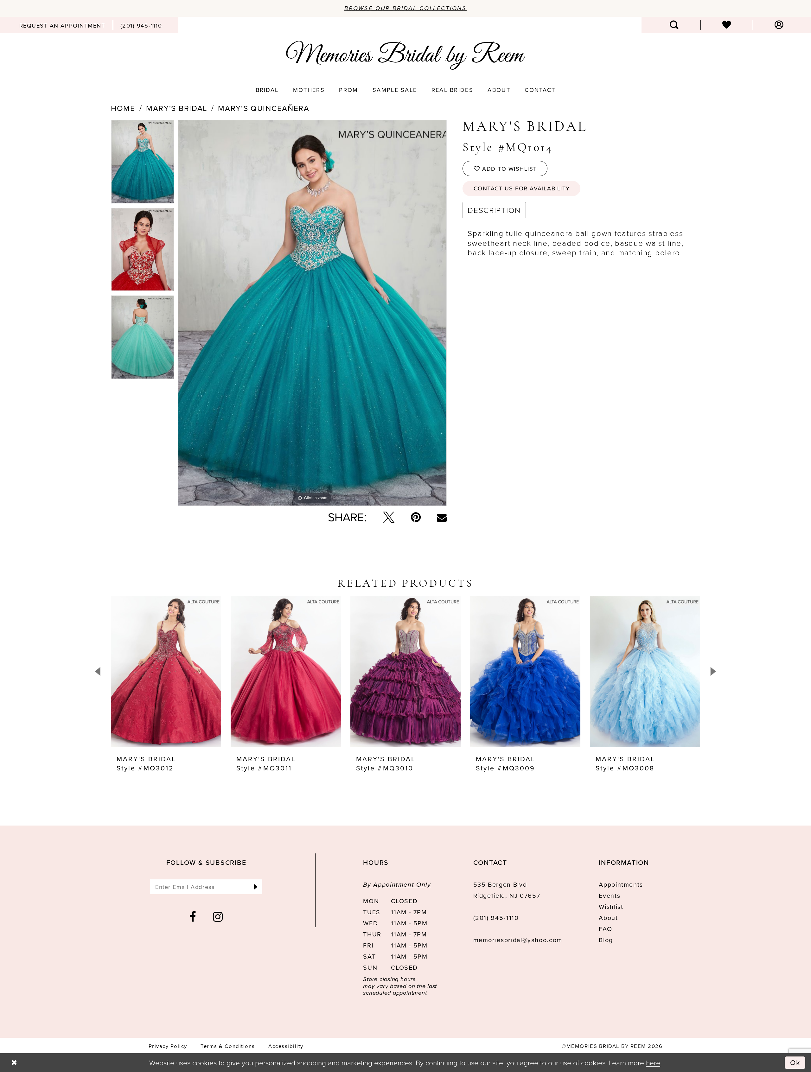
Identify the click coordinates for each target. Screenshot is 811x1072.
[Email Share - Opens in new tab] (442, 517)
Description (494, 210)
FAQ (605, 929)
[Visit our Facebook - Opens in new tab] (193, 916)
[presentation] (166, 671)
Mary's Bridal (176, 108)
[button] (779, 25)
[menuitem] (61, 25)
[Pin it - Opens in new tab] (416, 517)
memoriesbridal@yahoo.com (517, 940)
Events (609, 895)
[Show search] (674, 25)
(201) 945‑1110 (496, 917)
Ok (795, 1062)
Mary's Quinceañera (264, 108)
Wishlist (611, 906)
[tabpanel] (142, 164)
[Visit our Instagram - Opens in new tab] (218, 916)
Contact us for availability (522, 188)
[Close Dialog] (14, 1062)
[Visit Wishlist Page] (726, 25)
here (653, 1062)
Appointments (621, 884)
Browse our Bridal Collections (405, 8)
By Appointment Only (397, 884)
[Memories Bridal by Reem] (405, 55)
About (608, 917)
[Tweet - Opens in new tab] (388, 517)
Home (123, 108)
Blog (606, 940)
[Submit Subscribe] (255, 886)
